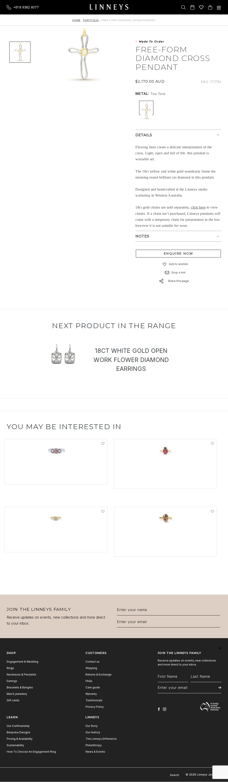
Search (174, 775)
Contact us (93, 661)
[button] (165, 264)
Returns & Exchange (99, 674)
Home (76, 20)
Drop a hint (178, 272)
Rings (10, 668)
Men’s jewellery (17, 694)
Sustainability (15, 745)
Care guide (93, 687)
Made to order (151, 41)
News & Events (95, 751)
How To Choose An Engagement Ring (31, 751)
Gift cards (13, 700)
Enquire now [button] (178, 253)
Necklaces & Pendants (21, 674)
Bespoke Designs (18, 732)
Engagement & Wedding (22, 661)
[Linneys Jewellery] (109, 7)
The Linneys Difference (101, 738)
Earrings (12, 681)
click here (198, 207)
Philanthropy (94, 745)
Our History (93, 732)
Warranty (91, 694)
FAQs (89, 681)
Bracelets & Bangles (20, 687)
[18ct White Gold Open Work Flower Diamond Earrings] (62, 354)
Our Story (92, 726)
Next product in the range (114, 325)
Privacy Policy (95, 706)
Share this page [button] (178, 281)
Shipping (91, 668)
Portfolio (91, 20)
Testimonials (94, 700)
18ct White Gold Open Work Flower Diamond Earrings (131, 359)
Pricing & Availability (20, 738)
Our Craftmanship (18, 726)
